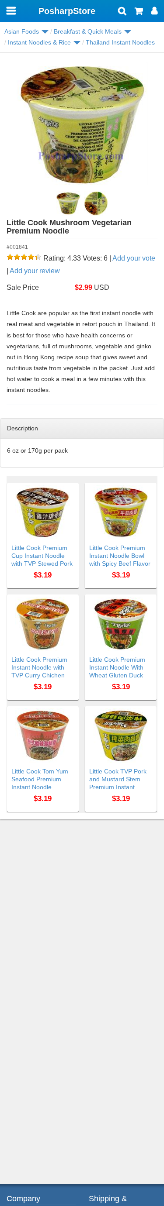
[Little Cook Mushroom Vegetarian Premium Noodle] (76, 124)
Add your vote (133, 258)
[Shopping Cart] (139, 11)
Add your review (35, 271)
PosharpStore (66, 11)
